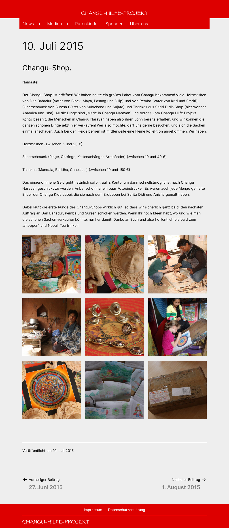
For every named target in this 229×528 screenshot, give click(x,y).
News (28, 23)
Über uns (139, 23)
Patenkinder (87, 23)
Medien (54, 23)
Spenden (114, 23)
